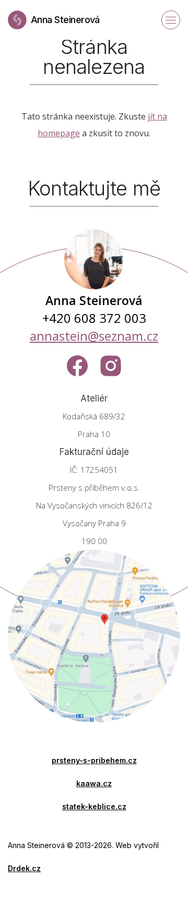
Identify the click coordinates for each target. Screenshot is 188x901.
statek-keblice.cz (94, 806)
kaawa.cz (94, 783)
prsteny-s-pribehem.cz (94, 760)
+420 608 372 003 (94, 318)
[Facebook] (77, 365)
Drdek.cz (24, 868)
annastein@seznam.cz (94, 335)
